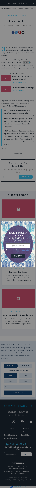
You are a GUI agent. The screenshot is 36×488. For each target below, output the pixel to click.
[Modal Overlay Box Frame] (18, 244)
